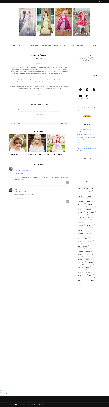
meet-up (88, 251)
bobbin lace (80, 204)
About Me (80, 45)
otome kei (86, 256)
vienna (85, 280)
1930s (79, 191)
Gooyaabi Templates (39, 404)
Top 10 (79, 275)
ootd (79, 256)
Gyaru (86, 230)
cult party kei (81, 217)
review (79, 264)
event (88, 220)
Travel (90, 275)
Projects (21, 45)
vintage (92, 280)
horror (79, 238)
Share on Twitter (41, 110)
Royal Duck (87, 98)
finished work (89, 225)
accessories (80, 201)
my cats (87, 254)
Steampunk (80, 272)
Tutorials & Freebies (33, 45)
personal (80, 259)
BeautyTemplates (22, 404)
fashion (79, 222)
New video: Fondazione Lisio (84, 129)
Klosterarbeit (81, 241)
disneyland (89, 217)
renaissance (90, 262)
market (87, 249)
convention (90, 206)
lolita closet (87, 243)
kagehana (18, 168)
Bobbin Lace (57, 45)
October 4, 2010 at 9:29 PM (21, 170)
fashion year (87, 222)
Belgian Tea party (81, 134)
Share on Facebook (25, 110)
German (80, 230)
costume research (82, 214)
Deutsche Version (91, 45)
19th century (81, 196)
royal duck (80, 267)
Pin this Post (55, 110)
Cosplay (41, 114)
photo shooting (89, 259)
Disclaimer (2, 391)
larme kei (89, 241)
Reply (67, 182)
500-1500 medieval (82, 199)
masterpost (80, 251)
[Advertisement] (87, 316)
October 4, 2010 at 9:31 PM (21, 191)
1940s (85, 191)
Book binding (90, 204)
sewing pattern (81, 270)
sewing (87, 267)
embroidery (80, 220)
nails (93, 254)
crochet (91, 214)
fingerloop (80, 225)
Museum (72, 45)
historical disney (89, 235)
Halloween (80, 233)
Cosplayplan (80, 212)
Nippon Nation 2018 (34, 154)
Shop (65, 45)
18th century (81, 185)
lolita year (80, 249)
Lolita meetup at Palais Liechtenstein (86, 148)
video (79, 280)
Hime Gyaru (88, 233)
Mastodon (80, 98)
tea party (88, 272)
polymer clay (81, 262)
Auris (17, 189)
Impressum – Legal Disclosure (7, 395)
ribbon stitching (88, 264)
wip (79, 283)
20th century (91, 196)
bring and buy (81, 206)
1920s (93, 188)
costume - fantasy (90, 212)
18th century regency (83, 188)
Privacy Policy (3, 393)
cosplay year (88, 209)
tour (85, 275)
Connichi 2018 (13, 154)
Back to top (95, 405)
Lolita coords (46, 45)
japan (86, 238)
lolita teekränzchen (82, 246)
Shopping (90, 270)
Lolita (79, 243)
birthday (89, 201)
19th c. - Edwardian (82, 193)
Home (14, 45)
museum (80, 254)
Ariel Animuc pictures (55, 154)
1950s (90, 191)
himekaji (80, 235)
